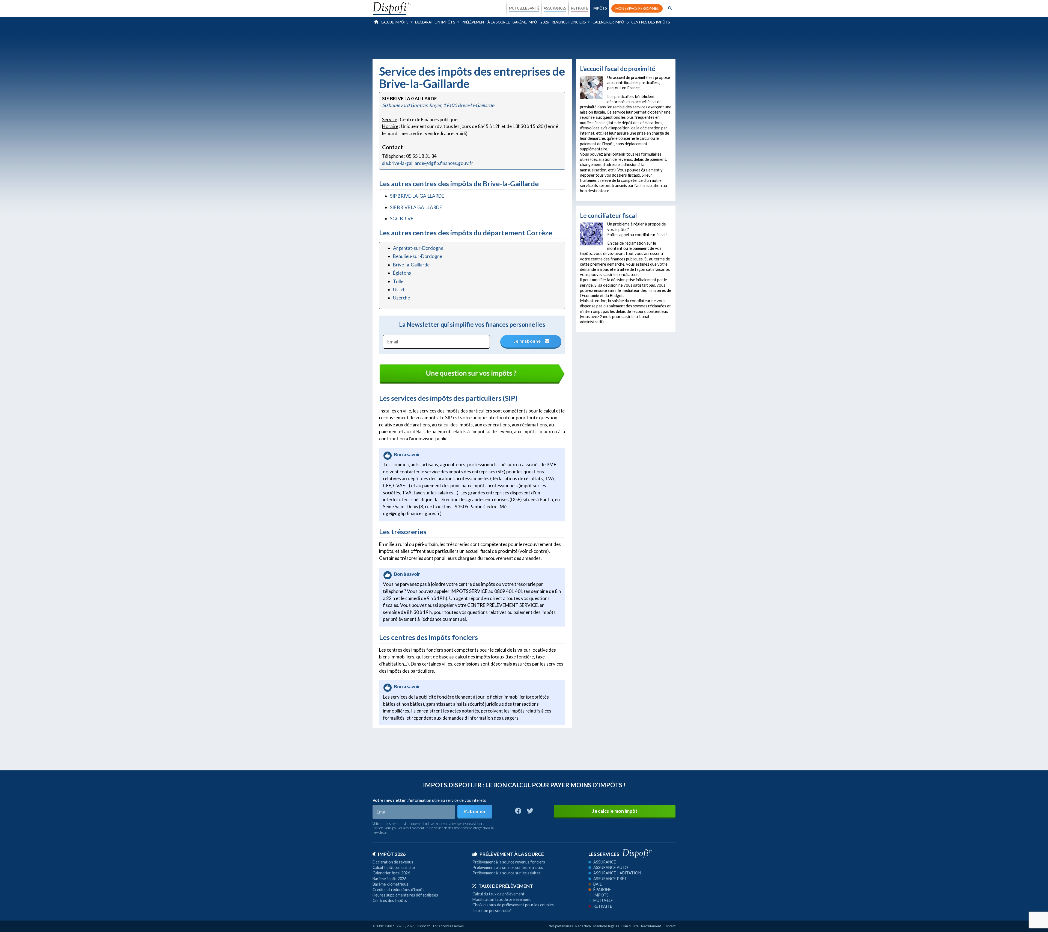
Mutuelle (603, 900)
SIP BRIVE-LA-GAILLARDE (417, 196)
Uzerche (401, 298)
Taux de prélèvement (505, 886)
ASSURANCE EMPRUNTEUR (554, 55)
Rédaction (583, 926)
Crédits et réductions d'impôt (398, 889)
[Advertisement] (524, 42)
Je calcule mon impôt (615, 811)
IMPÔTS (600, 8)
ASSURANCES (555, 8)
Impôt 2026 (392, 854)
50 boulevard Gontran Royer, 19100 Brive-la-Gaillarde (438, 105)
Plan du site (630, 926)
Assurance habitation (617, 873)
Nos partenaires (561, 926)
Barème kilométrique (391, 884)
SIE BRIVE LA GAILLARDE (416, 207)
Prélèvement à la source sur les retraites (507, 867)
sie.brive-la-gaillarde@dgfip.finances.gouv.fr (427, 163)
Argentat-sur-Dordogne (418, 248)
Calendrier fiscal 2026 (391, 873)
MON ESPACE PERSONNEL (637, 8)
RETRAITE (579, 8)
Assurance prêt (610, 878)
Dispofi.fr (423, 926)
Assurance (604, 862)
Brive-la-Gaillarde (411, 265)
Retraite (602, 906)
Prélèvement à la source (486, 22)
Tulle (398, 281)
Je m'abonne (528, 340)
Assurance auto (610, 867)
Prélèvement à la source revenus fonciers (508, 862)
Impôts (601, 895)
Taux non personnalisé (491, 910)
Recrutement (651, 926)
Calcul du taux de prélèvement (498, 894)
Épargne (602, 889)
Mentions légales (606, 926)
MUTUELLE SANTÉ (524, 8)
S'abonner (474, 811)
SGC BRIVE (401, 218)
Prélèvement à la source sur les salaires (506, 873)
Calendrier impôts (611, 22)
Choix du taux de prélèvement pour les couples (513, 905)
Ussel (398, 289)
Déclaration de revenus (393, 862)
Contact (669, 926)
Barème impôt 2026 (531, 22)
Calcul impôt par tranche (394, 867)
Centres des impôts (650, 22)
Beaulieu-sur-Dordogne (417, 256)
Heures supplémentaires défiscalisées (405, 895)
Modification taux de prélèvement (501, 899)
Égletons (402, 273)
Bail (597, 884)
